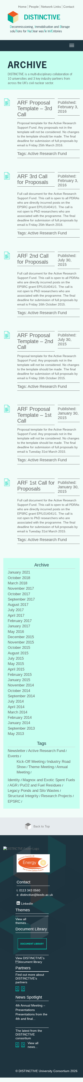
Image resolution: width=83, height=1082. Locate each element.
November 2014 (21, 685)
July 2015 (16, 658)
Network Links (51, 6)
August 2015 (18, 653)
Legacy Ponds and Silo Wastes (33, 790)
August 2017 (18, 605)
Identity (14, 780)
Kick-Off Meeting (30, 761)
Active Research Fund (47, 153)
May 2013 (16, 734)
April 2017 (16, 615)
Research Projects (56, 796)
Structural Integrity (23, 796)
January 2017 (19, 626)
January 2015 (19, 680)
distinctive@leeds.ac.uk (36, 895)
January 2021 (19, 572)
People (34, 6)
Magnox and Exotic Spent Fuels (49, 780)
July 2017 (16, 610)
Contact (68, 6)
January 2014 (19, 723)
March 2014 (17, 712)
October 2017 (19, 594)
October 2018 (19, 578)
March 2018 (17, 583)
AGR (13, 785)
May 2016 (16, 632)
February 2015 (20, 674)
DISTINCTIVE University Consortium (44, 1071)
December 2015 (21, 637)
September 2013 (21, 728)
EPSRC (14, 801)
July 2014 (16, 701)
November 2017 (21, 588)
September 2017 (21, 599)
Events (13, 756)
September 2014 (21, 696)
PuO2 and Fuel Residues (40, 785)
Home (22, 6)
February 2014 (20, 717)
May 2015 (16, 664)
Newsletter (16, 751)
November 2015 (21, 642)
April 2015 (16, 669)
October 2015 (19, 647)
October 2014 (19, 691)
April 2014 (16, 707)
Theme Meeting (41, 767)
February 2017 (20, 621)
